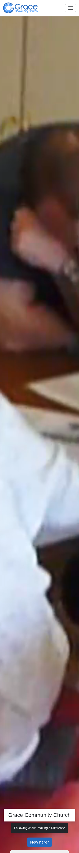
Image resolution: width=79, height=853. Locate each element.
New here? (39, 842)
